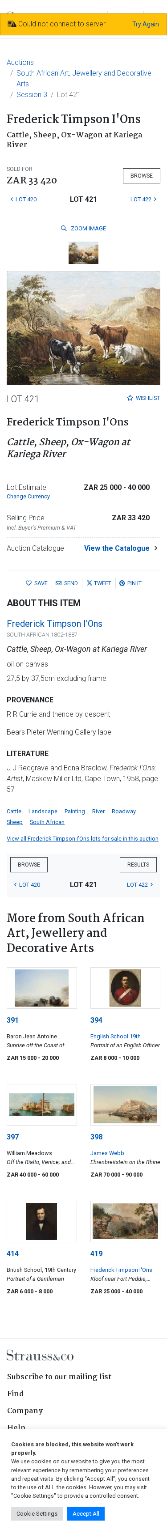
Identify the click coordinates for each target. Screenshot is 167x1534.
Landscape (43, 811)
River (98, 811)
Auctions (20, 62)
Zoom (87, 228)
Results (138, 864)
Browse (141, 175)
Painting (75, 811)
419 (96, 1253)
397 (13, 1137)
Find (15, 1394)
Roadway (124, 811)
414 (13, 1253)
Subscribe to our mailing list (59, 1377)
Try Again (145, 24)
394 (96, 1020)
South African (47, 822)
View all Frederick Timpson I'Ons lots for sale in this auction (83, 838)
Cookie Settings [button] (36, 1513)
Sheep (15, 822)
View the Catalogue (117, 548)
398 (96, 1137)
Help (16, 1428)
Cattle (14, 811)
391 (13, 1020)
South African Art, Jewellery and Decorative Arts (83, 78)
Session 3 (31, 94)
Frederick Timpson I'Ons (54, 623)
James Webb (107, 1153)
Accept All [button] (86, 1513)
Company (25, 1411)
